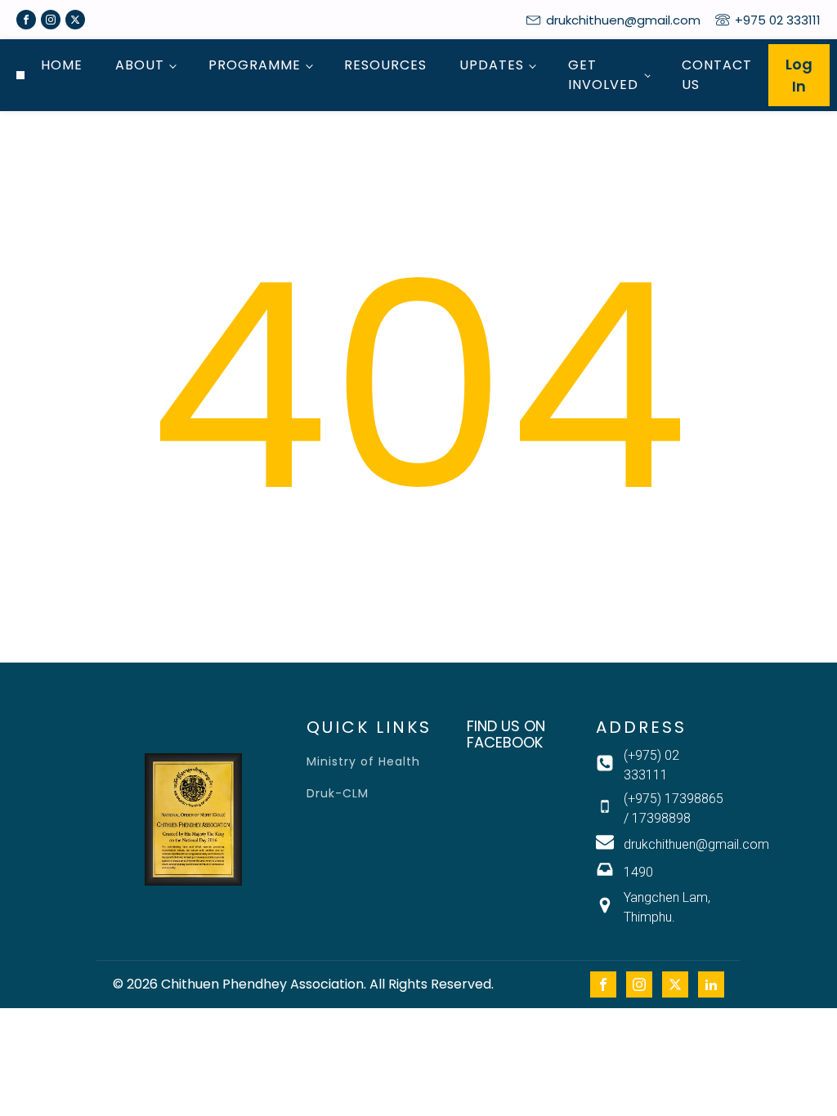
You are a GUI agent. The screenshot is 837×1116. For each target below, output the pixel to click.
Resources (385, 65)
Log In (799, 75)
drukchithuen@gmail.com (623, 20)
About (139, 65)
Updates (491, 65)
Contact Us (717, 75)
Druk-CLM (338, 794)
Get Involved (603, 75)
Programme (254, 65)
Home (62, 65)
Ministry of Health (363, 762)
